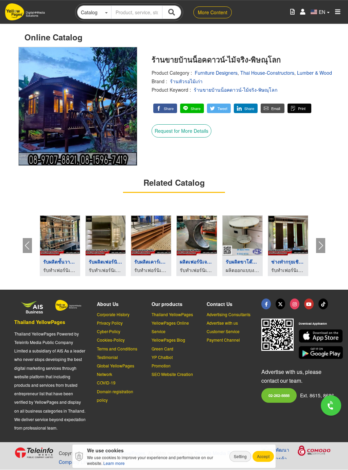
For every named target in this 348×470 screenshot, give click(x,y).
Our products (167, 304)
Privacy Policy (110, 323)
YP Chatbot (162, 357)
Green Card (162, 348)
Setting (240, 456)
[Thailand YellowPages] (280, 304)
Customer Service (223, 331)
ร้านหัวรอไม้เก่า (186, 81)
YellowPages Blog (168, 340)
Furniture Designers (216, 72)
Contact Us (219, 304)
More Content (212, 12)
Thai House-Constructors (267, 72)
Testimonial (107, 357)
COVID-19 (106, 382)
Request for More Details (181, 130)
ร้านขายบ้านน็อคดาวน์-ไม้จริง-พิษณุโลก (235, 89)
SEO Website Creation (172, 374)
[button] (165, 108)
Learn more (114, 463)
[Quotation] (292, 12)
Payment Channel (223, 340)
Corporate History (113, 314)
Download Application (313, 323)
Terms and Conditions (117, 348)
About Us (108, 304)
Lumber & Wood (314, 72)
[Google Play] (316, 352)
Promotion (161, 365)
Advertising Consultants (228, 314)
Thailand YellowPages (39, 322)
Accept (263, 456)
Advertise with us (222, 323)
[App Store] (316, 336)
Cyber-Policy (108, 331)
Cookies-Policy (111, 340)
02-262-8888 (279, 395)
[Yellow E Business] (266, 304)
